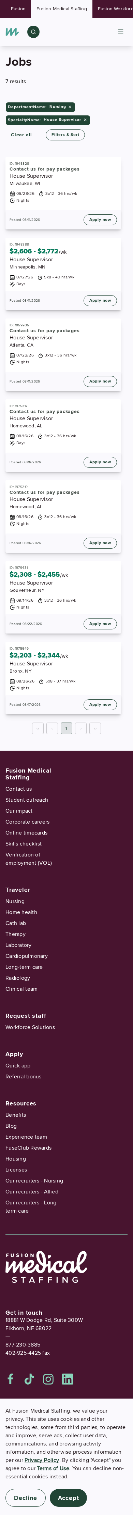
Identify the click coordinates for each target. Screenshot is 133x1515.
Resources (20, 1103)
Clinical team (21, 989)
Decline (25, 1498)
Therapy (15, 934)
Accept (68, 1498)
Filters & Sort (65, 134)
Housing (15, 1158)
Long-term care (24, 967)
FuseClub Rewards (28, 1147)
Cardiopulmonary (26, 956)
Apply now (100, 219)
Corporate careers (27, 821)
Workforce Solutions (30, 1027)
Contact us (18, 789)
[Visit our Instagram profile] (48, 1379)
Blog (11, 1126)
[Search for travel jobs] (33, 32)
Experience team (26, 1137)
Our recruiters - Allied (31, 1191)
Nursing (15, 901)
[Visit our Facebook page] (10, 1379)
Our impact (19, 810)
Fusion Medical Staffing (61, 9)
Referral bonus (23, 1076)
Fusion (18, 9)
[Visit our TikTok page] (29, 1379)
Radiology (17, 978)
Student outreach (26, 800)
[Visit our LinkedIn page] (67, 1379)
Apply (14, 1054)
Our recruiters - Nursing (34, 1180)
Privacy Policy (42, 1460)
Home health (21, 912)
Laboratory (18, 945)
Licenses (16, 1169)
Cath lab (15, 923)
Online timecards (26, 832)
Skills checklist (23, 843)
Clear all (21, 135)
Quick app (17, 1065)
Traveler (17, 889)
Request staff (25, 1015)
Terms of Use (53, 1468)
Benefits (15, 1115)
